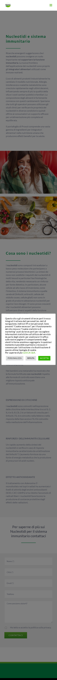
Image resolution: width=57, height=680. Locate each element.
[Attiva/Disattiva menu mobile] (51, 5)
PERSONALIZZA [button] (15, 358)
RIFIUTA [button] (30, 358)
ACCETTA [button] (44, 358)
